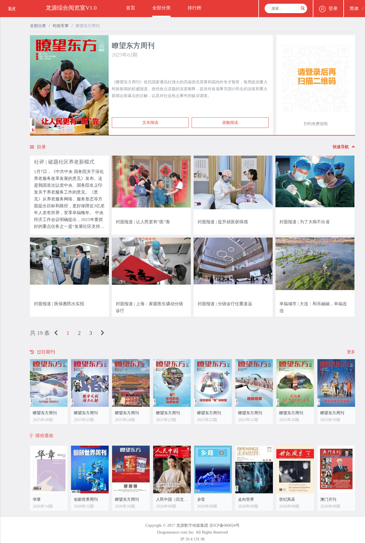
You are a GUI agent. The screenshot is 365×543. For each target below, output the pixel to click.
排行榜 (194, 7)
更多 (351, 352)
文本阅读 (150, 122)
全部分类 (161, 7)
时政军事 (61, 26)
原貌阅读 (230, 122)
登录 (333, 8)
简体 (354, 8)
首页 (130, 7)
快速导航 (341, 147)
